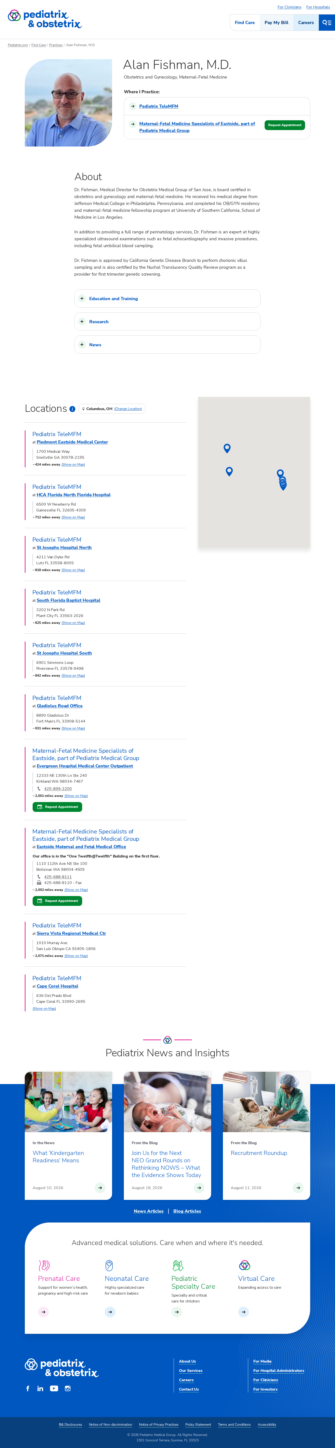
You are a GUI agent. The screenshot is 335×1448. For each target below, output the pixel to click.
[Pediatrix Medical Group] (62, 1368)
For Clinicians (289, 7)
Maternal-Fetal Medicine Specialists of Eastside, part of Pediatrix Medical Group (197, 127)
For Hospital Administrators (278, 1370)
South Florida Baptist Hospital (69, 600)
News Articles (149, 1211)
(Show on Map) (73, 464)
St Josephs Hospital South (64, 653)
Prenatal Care (59, 1278)
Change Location (128, 409)
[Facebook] (28, 1389)
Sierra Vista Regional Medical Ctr (71, 933)
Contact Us (189, 1389)
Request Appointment (284, 125)
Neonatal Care (127, 1278)
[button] (167, 298)
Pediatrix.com (18, 45)
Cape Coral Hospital (57, 986)
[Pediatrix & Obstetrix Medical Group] (45, 19)
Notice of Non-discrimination (110, 1424)
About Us (187, 1361)
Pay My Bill (276, 23)
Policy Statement (198, 1424)
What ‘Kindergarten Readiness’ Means (58, 1156)
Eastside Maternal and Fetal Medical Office (81, 847)
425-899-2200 (58, 788)
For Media (262, 1361)
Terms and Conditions (234, 1424)
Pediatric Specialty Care (193, 1282)
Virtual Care (256, 1278)
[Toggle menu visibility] (327, 22)
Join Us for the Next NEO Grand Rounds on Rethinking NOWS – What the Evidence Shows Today (166, 1164)
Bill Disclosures (70, 1424)
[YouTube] (54, 1389)
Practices (55, 45)
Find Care (245, 23)
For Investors (265, 1389)
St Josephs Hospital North (64, 547)
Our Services (191, 1370)
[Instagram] (68, 1389)
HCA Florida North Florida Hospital (74, 495)
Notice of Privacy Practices (159, 1424)
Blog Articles (187, 1211)
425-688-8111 (58, 877)
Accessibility (267, 1424)
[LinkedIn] (40, 1389)
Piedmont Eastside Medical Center (72, 442)
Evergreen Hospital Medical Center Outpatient (85, 766)
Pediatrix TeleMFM (158, 106)
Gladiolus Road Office (60, 706)
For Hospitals (318, 7)
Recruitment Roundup (259, 1153)
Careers (306, 23)
